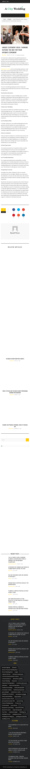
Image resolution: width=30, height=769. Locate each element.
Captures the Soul (6, 674)
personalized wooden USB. (8, 700)
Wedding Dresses (6, 714)
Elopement (14, 680)
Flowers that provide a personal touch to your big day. (15, 425)
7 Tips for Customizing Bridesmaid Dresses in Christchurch (17, 733)
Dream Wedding (6, 680)
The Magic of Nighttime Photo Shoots (15, 359)
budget (16, 672)
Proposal (10, 594)
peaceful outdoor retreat (8, 698)
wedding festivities (16, 714)
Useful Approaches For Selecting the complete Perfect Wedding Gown (17, 749)
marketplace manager (21, 694)
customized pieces (6, 678)
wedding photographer (21, 716)
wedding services (6, 718)
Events (9, 578)
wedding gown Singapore (8, 716)
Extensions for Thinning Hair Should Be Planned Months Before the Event (18, 567)
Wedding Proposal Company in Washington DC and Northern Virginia (18, 607)
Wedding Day (22, 712)
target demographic (17, 709)
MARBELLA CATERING (8, 694)
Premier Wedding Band (7, 703)
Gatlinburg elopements (18, 689)
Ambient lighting (6, 667)
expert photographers (14, 685)
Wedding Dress (11, 586)
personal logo (20, 700)
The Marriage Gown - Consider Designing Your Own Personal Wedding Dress (18, 758)
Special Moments (19, 707)
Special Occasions (6, 709)
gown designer (5, 692)
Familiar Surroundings (7, 687)
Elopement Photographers (8, 683)
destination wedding (18, 678)
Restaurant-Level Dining (8, 707)
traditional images (13, 712)
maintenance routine (16, 692)
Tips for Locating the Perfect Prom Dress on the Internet (17, 741)
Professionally (5, 705)
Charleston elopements (17, 674)
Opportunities (17, 696)
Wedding (4, 55)
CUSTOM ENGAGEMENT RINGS (10, 676)
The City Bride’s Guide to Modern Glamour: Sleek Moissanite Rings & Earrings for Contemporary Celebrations (17, 560)
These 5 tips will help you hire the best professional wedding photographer (15, 392)
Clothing (10, 728)
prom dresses (14, 705)
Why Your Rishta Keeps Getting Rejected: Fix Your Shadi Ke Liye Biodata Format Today (18, 600)
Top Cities (4, 712)
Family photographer (19, 687)
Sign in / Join (5, 1)
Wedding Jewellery (12, 564)
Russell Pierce (20, 55)
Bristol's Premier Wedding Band (9, 669)
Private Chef (18, 703)
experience (4, 685)
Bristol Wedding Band (7, 672)
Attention (14, 667)
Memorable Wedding (7, 696)
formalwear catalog (6, 689)
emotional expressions (22, 683)
